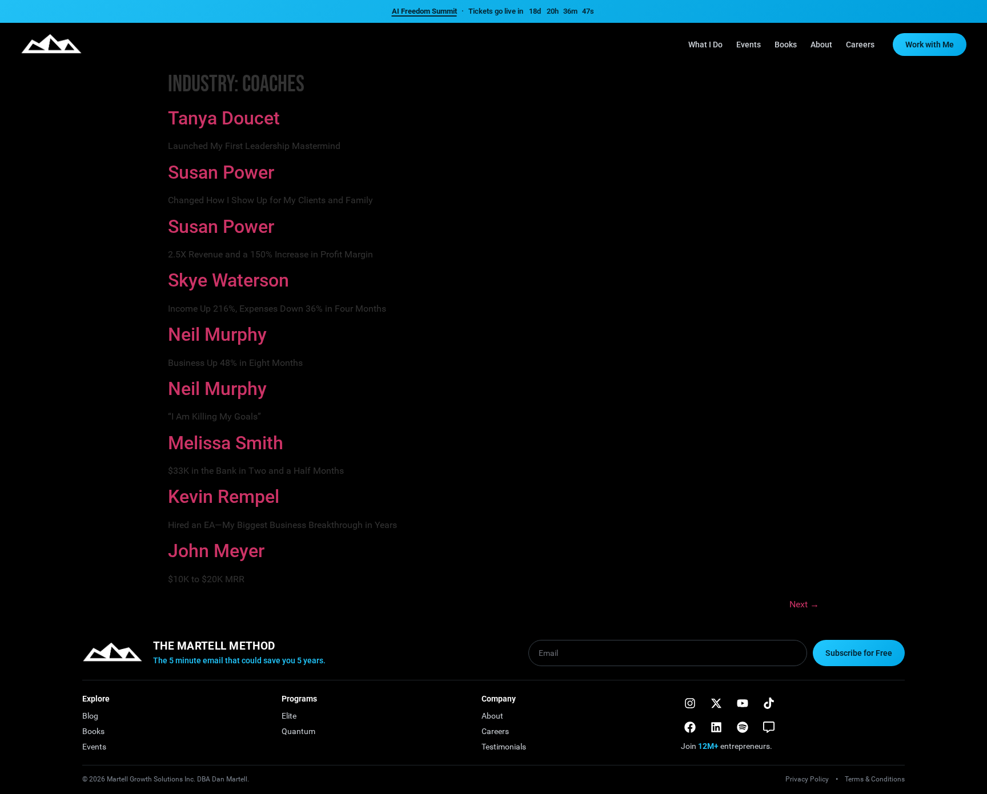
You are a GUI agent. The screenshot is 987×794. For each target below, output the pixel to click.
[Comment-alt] (769, 727)
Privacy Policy (807, 779)
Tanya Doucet (224, 118)
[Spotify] (742, 727)
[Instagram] (690, 703)
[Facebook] (690, 727)
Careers (860, 44)
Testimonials (504, 746)
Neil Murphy (217, 334)
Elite (289, 715)
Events (748, 44)
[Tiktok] (769, 703)
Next (804, 604)
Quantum (298, 731)
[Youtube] (742, 703)
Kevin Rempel (223, 496)
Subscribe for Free (858, 653)
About (821, 44)
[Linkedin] (716, 727)
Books (786, 44)
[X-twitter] (716, 703)
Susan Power (221, 172)
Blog (90, 715)
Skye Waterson (228, 280)
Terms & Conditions (875, 779)
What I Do (705, 44)
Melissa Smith (225, 443)
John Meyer (216, 551)
